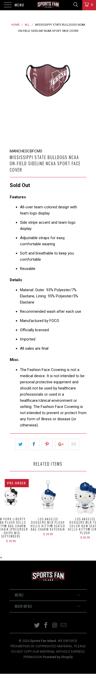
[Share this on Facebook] (33, 444)
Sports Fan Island (43, 641)
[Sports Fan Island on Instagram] (55, 625)
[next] (82, 91)
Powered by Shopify (58, 657)
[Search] (75, 5)
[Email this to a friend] (73, 444)
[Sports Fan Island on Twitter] (37, 625)
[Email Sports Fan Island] (64, 625)
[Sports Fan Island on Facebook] (46, 625)
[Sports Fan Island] (48, 5)
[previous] (14, 91)
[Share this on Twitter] (20, 444)
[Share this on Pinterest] (47, 444)
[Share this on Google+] (60, 444)
